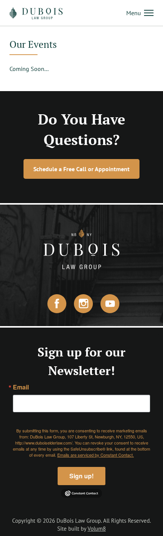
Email (21, 387)
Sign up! (81, 475)
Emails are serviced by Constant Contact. (95, 455)
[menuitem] (140, 13)
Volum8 (97, 528)
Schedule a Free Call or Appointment (81, 169)
